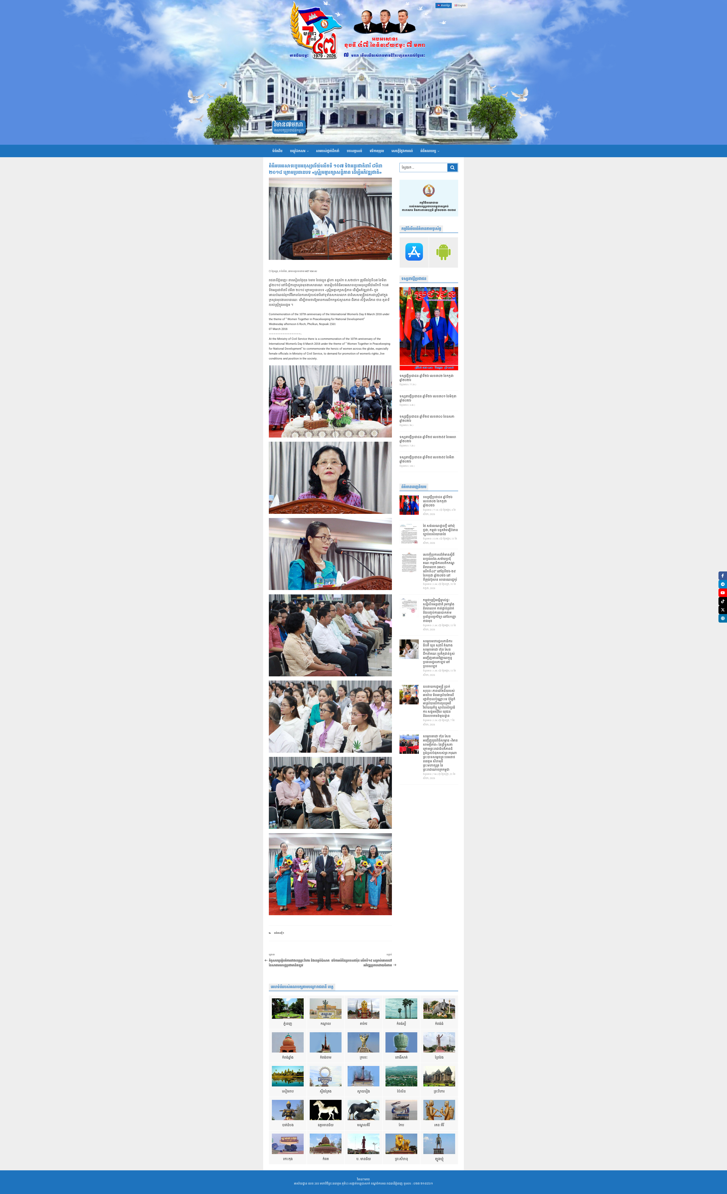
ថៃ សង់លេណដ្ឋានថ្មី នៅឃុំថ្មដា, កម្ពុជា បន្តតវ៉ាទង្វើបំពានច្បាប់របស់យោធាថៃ (440, 530)
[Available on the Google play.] (443, 252)
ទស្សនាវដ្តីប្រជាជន (413, 279)
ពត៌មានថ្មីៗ (279, 933)
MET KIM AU (311, 271)
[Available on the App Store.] (414, 252)
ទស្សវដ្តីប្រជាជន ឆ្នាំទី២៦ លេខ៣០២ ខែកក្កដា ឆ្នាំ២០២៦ (426, 378)
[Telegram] (722, 584)
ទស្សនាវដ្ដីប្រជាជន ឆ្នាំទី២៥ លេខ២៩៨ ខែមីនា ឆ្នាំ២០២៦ (426, 460)
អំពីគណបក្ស (428, 151)
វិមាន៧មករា (288, 125)
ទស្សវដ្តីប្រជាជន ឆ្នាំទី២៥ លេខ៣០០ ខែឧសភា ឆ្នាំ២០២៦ (426, 419)
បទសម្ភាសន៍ (354, 151)
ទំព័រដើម (277, 151)
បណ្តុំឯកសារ (297, 151)
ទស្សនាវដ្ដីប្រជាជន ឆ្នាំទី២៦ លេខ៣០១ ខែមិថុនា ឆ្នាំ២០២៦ (427, 399)
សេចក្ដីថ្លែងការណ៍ (402, 151)
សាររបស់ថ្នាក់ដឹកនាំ (327, 151)
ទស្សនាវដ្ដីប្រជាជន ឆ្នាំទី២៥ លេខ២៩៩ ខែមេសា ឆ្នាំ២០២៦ (427, 439)
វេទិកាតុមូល (377, 151)
